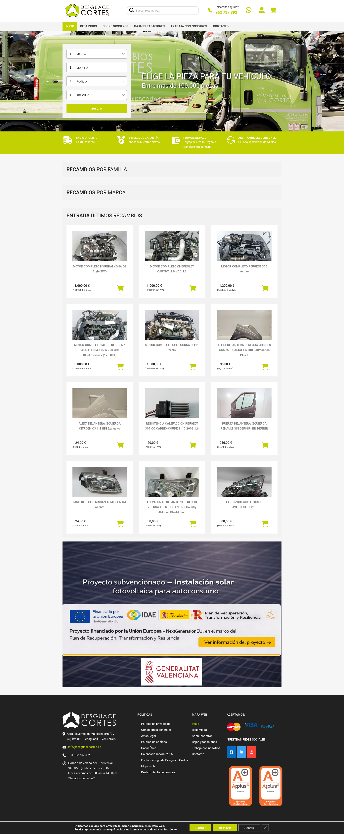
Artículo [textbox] (82, 95)
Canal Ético (148, 748)
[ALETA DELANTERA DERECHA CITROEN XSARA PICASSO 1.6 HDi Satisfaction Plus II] (244, 330)
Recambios (88, 26)
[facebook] (231, 752)
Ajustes (249, 828)
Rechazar (225, 828)
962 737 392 (226, 12)
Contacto (221, 26)
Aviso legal (148, 736)
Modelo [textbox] (82, 67)
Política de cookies (154, 742)
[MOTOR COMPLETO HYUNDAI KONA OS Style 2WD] (99, 251)
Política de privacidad (155, 724)
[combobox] (96, 54)
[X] (241, 752)
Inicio (69, 26)
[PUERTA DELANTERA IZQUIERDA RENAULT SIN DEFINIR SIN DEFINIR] (244, 408)
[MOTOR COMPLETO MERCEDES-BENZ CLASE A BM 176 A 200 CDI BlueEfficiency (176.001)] (99, 330)
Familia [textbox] (81, 81)
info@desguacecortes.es (84, 747)
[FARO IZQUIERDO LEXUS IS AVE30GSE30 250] (244, 487)
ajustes (173, 829)
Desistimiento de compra (158, 772)
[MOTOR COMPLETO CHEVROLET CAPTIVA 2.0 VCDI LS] (172, 251)
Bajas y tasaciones (149, 26)
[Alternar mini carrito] (273, 10)
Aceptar (200, 828)
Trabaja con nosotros (189, 26)
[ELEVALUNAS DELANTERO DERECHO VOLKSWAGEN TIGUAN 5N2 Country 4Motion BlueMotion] (172, 487)
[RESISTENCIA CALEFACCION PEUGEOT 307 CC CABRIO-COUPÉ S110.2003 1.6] (172, 408)
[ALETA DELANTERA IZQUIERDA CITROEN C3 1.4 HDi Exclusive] (99, 408)
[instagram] (251, 752)
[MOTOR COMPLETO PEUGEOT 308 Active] (244, 251)
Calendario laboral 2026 (157, 754)
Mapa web (148, 766)
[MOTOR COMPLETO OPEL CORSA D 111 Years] (172, 330)
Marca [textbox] (81, 54)
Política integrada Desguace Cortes (164, 760)
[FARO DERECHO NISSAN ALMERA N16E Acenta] (99, 482)
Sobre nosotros (115, 26)
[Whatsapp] (248, 10)
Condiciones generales (156, 730)
